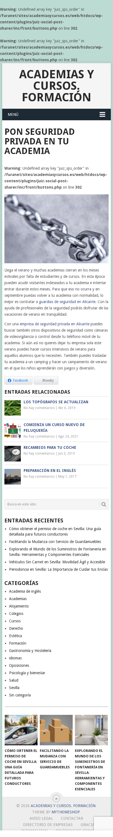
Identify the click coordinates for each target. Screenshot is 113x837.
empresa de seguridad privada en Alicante (54, 324)
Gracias (89, 824)
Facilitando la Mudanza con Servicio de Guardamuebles (55, 541)
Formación (17, 643)
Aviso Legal (41, 818)
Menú (13, 114)
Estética (15, 636)
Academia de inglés (25, 591)
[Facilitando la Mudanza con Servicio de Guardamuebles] (56, 730)
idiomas (15, 658)
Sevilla (14, 687)
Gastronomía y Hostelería (30, 650)
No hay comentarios (39, 408)
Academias (18, 599)
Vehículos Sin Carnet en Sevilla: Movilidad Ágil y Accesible (57, 562)
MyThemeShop (66, 812)
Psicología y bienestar (27, 673)
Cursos (15, 621)
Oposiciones (19, 665)
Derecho (16, 628)
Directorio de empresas (48, 824)
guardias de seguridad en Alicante (67, 301)
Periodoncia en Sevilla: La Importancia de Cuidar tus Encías (58, 569)
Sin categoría (20, 695)
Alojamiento (19, 606)
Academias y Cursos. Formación (56, 86)
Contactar (72, 818)
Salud (13, 680)
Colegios (16, 613)
